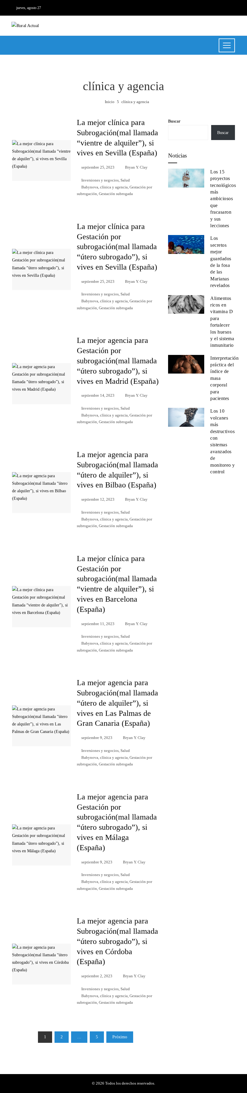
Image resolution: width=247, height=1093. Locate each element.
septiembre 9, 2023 (96, 738)
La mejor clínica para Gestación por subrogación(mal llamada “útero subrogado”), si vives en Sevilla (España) (117, 246)
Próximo (119, 1037)
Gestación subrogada (116, 194)
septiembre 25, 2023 (97, 167)
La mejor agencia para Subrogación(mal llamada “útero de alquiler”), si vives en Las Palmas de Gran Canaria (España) (117, 703)
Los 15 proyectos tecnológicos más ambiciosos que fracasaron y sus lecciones (223, 198)
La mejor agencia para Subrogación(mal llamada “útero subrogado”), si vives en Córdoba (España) (117, 941)
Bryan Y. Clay (136, 167)
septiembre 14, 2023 (97, 395)
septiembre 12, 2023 (97, 499)
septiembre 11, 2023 (97, 624)
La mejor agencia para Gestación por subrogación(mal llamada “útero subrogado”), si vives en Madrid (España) (118, 360)
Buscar (174, 121)
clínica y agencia (114, 187)
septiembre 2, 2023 (96, 976)
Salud (125, 180)
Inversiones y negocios (100, 180)
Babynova (89, 187)
